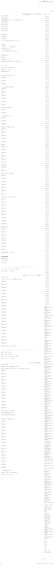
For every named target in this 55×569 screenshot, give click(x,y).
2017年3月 (47, 251)
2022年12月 (47, 106)
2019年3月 (47, 201)
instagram (5, 262)
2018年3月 (47, 226)
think (45, 549)
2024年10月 (47, 60)
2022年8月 (47, 115)
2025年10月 (47, 37)
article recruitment (47, 552)
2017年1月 (47, 255)
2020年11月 (47, 159)
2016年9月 (47, 264)
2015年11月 (47, 285)
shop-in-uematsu (47, 444)
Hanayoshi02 (46, 513)
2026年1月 (47, 31)
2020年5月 (47, 171)
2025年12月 (47, 33)
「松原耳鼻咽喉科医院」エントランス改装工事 (31, 14)
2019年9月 (47, 188)
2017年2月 (47, 253)
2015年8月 (47, 291)
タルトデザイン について (44, 563)
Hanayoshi (46, 408)
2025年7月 (47, 43)
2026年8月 (47, 16)
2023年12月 (47, 81)
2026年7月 (47, 18)
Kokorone (46, 524)
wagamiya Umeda (47, 391)
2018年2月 (47, 228)
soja (45, 547)
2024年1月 (47, 79)
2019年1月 (47, 205)
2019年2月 (47, 203)
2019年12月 (47, 182)
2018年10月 (47, 211)
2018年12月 (47, 207)
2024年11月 (47, 58)
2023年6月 (47, 94)
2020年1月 (47, 180)
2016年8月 (47, 266)
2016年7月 (47, 268)
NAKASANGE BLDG (47, 507)
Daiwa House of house (48, 536)
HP (1, 262)
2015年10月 (47, 287)
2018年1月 (47, 230)
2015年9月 (47, 289)
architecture (46, 538)
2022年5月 (47, 121)
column (45, 337)
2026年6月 (47, 20)
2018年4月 (47, 224)
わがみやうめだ (12, 368)
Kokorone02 (46, 525)
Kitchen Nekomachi (47, 522)
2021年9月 (47, 138)
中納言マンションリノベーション (7, 279)
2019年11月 (47, 184)
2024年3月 (47, 75)
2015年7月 (47, 293)
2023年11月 (47, 83)
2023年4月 (47, 98)
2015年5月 (47, 297)
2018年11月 (47, 209)
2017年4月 (47, 249)
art (44, 539)
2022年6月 (47, 119)
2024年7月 (47, 66)
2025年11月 (47, 35)
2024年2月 (47, 77)
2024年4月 (47, 73)
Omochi (45, 546)
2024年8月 (47, 64)
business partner (47, 550)
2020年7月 (47, 167)
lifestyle (45, 541)
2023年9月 (47, 87)
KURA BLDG (46, 527)
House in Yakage (47, 477)
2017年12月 (47, 232)
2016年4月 (47, 274)
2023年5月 (47, 96)
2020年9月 (47, 163)
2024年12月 (47, 56)
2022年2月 (47, 127)
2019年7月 (47, 192)
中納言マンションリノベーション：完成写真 (32, 275)
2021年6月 (47, 144)
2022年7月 (47, 117)
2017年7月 (47, 243)
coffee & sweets (47, 441)
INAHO (45, 328)
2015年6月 (47, 295)
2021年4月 (47, 148)
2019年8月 (47, 190)
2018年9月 (47, 213)
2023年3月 (47, 100)
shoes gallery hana (47, 442)
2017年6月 (47, 245)
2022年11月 (47, 108)
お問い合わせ (51, 563)
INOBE (45, 511)
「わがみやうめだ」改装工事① (34, 362)
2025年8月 (47, 41)
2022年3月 (47, 125)
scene (45, 544)
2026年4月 (47, 24)
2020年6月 (47, 169)
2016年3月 (47, 276)
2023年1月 (47, 104)
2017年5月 (47, 247)
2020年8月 (47, 165)
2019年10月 (47, 186)
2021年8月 (47, 140)
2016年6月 (47, 270)
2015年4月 (47, 299)
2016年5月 (47, 272)
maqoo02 (46, 374)
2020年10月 (47, 161)
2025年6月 (47, 45)
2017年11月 (47, 234)
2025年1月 (47, 54)
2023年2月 (47, 102)
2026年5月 (47, 22)
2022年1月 (47, 129)
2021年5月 (47, 146)
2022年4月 (47, 123)
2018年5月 (47, 222)
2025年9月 (47, 39)
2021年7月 (47, 142)
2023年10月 (47, 85)
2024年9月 (47, 62)
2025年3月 (47, 52)
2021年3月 (47, 150)
